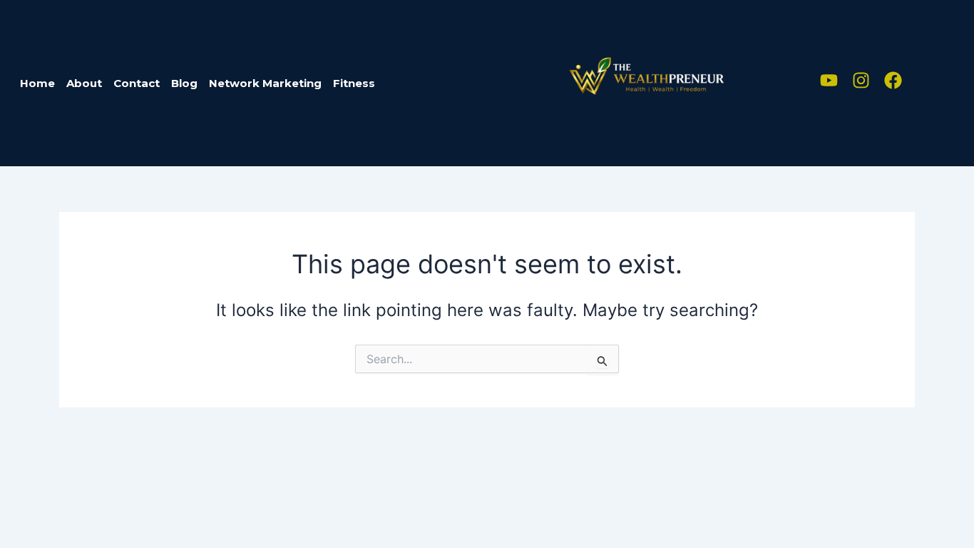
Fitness (354, 83)
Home (37, 83)
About (84, 83)
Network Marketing (265, 83)
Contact (136, 83)
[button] (361, 83)
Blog (184, 83)
